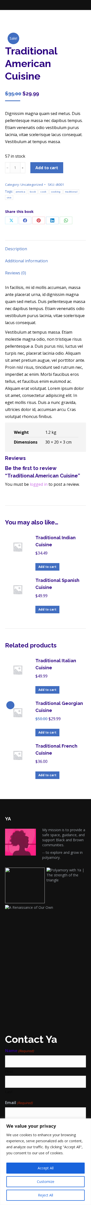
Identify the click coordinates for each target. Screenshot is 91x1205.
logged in (39, 484)
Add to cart (46, 167)
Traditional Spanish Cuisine (57, 584)
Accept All (46, 1168)
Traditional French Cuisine (56, 749)
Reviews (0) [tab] (15, 273)
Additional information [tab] (26, 261)
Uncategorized (31, 184)
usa (9, 197)
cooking (56, 191)
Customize (45, 1181)
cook (43, 191)
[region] (45, 1161)
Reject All (45, 1195)
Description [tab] (16, 249)
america (20, 191)
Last (9, 1091)
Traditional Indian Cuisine (55, 541)
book (33, 191)
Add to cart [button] (47, 567)
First (9, 1071)
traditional (71, 191)
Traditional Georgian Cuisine (59, 707)
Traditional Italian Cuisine (55, 664)
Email (19, 1102)
